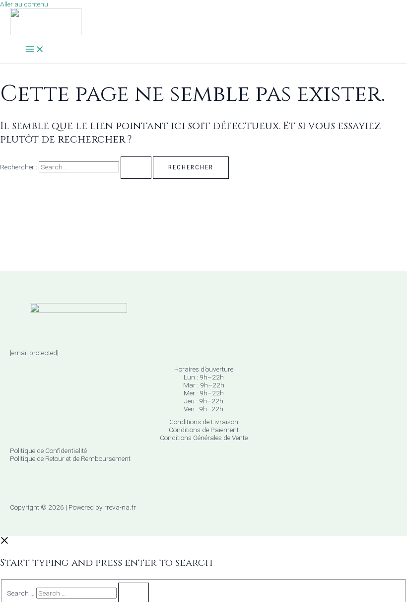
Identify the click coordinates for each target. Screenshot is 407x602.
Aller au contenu (24, 4)
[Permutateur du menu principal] (35, 50)
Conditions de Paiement (204, 430)
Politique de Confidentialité (48, 450)
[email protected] (34, 353)
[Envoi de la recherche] (136, 167)
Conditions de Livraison (203, 422)
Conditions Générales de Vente (204, 438)
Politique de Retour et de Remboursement (70, 458)
